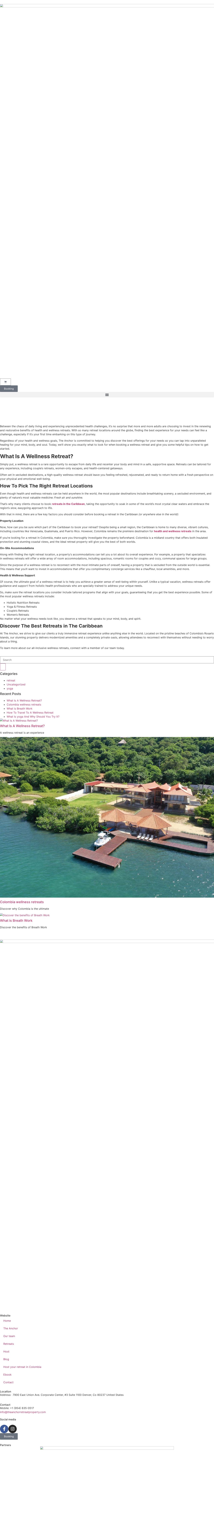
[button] (107, 394)
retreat (11, 680)
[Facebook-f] (4, 1429)
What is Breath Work (19, 708)
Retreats (8, 1343)
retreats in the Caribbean (68, 504)
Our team (9, 1336)
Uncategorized (16, 684)
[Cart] (5, 382)
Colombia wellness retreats (24, 704)
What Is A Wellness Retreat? (24, 700)
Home (7, 1320)
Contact (8, 1382)
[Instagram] (12, 1429)
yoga (10, 688)
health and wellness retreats (172, 531)
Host (6, 1351)
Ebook (7, 1374)
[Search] (3, 666)
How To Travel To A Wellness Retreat (30, 712)
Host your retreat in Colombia (22, 1367)
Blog (6, 1359)
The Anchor (10, 1328)
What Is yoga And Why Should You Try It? (33, 716)
